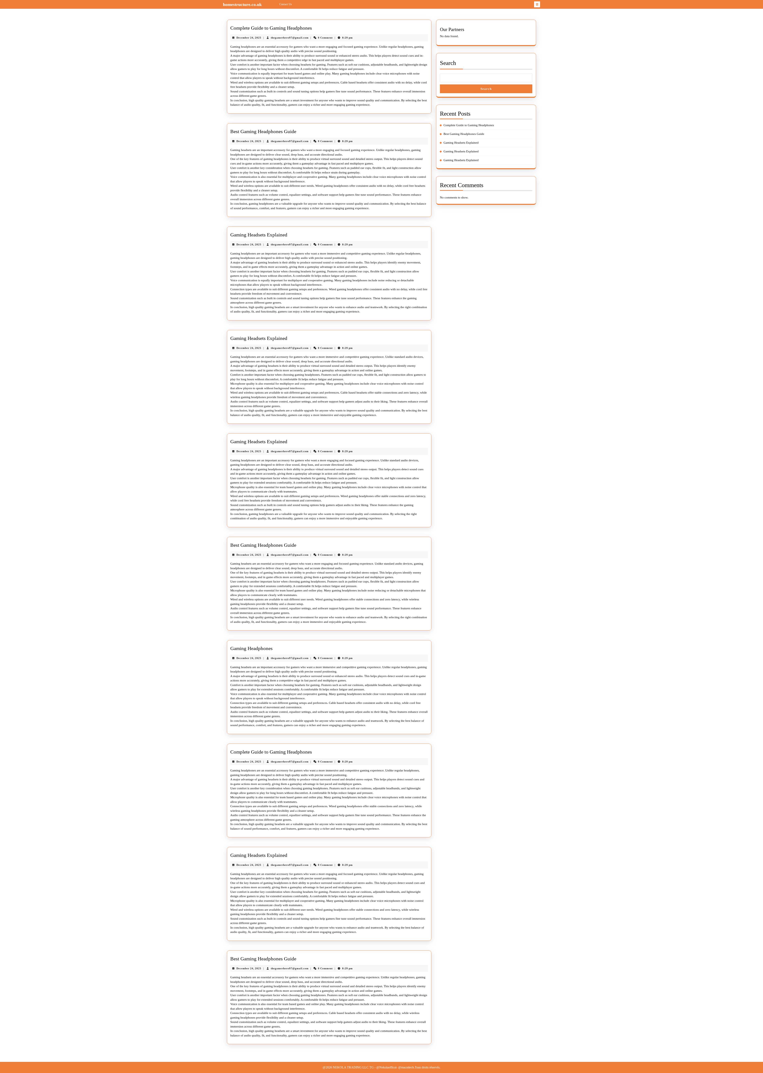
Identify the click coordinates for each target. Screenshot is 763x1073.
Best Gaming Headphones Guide (263, 131)
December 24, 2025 (248, 37)
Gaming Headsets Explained (258, 234)
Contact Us (285, 4)
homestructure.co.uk (242, 4)
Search (448, 63)
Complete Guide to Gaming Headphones (271, 28)
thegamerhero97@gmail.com (290, 37)
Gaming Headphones (251, 648)
